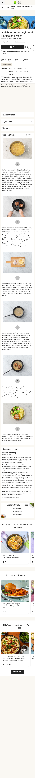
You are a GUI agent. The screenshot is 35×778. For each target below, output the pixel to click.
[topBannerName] (17, 13)
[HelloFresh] (17, 2)
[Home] (2, 7)
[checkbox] (2, 42)
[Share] (32, 47)
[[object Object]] (27, 47)
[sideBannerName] (17, 100)
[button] (17, 121)
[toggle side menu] (2, 2)
